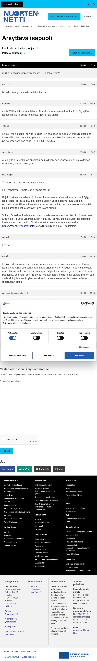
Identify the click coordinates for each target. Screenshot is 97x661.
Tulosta (59, 468)
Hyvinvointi (39, 526)
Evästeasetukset (28, 656)
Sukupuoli (7, 515)
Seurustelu (8, 535)
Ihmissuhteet (10, 527)
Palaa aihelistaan (12, 53)
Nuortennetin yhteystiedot (11, 620)
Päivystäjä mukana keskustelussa (53, 26)
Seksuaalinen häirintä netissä (46, 559)
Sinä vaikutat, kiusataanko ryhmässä (45, 492)
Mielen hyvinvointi (42, 522)
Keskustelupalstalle (12, 4)
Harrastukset (71, 511)
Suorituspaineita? (10, 505)
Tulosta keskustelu (82, 52)
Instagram (35, 589)
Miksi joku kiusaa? (42, 488)
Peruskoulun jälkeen (74, 491)
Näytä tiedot (83, 347)
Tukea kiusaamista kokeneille (46, 500)
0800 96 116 (82, 613)
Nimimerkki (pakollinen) (10, 381)
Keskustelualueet (24, 26)
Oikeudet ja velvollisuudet (76, 518)
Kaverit (6, 532)
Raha (68, 521)
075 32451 (12, 603)
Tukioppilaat (70, 485)
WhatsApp (24, 468)
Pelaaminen (39, 546)
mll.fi (7, 606)
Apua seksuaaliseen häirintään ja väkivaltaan (79, 549)
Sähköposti (42, 468)
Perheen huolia (10, 545)
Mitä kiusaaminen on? (43, 485)
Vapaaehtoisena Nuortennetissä (78, 570)
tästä (53, 623)
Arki (68, 503)
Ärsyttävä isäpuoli (83, 26)
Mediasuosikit (40, 566)
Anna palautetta (12, 626)
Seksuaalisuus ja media (13, 508)
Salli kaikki (79, 355)
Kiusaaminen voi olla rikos (45, 497)
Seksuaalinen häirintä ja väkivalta (17, 512)
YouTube (35, 592)
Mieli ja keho (40, 514)
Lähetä (6, 451)
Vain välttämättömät (18, 355)
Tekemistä (70, 559)
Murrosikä (39, 519)
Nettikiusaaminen (41, 556)
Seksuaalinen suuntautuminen (16, 488)
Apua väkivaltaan (72, 554)
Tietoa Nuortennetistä (11, 612)
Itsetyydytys (8, 495)
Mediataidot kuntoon (43, 542)
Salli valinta (48, 355)
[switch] (36, 338)
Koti (67, 515)
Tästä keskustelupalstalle (64, 16)
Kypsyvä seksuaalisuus (13, 485)
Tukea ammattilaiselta (74, 541)
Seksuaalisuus (11, 480)
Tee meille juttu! (72, 567)
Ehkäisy (7, 501)
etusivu (8, 26)
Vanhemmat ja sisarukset (14, 538)
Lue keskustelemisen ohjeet (19, 48)
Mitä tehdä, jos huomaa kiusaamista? (44, 508)
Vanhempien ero (10, 542)
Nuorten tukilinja (72, 535)
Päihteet (38, 529)
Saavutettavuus (12, 656)
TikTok (34, 586)
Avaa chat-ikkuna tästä (81, 631)
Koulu (68, 488)
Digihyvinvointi (40, 539)
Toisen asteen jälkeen (74, 495)
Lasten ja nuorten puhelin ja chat (79, 531)
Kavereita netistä (41, 552)
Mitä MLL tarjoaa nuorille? (76, 563)
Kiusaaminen (41, 480)
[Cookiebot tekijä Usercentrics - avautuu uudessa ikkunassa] (83, 304)
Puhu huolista (71, 538)
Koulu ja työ (71, 480)
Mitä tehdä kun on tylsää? (76, 508)
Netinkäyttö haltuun (42, 549)
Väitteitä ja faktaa (10, 522)
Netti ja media (41, 534)
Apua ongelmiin (72, 545)
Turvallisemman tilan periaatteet (14, 633)
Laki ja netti (39, 562)
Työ (67, 498)
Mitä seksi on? (9, 491)
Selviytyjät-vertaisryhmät (44, 504)
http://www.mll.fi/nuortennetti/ (18, 226)
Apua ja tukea (72, 527)
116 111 (79, 594)
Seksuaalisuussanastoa (13, 518)
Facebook (7, 468)
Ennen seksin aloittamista (14, 498)
